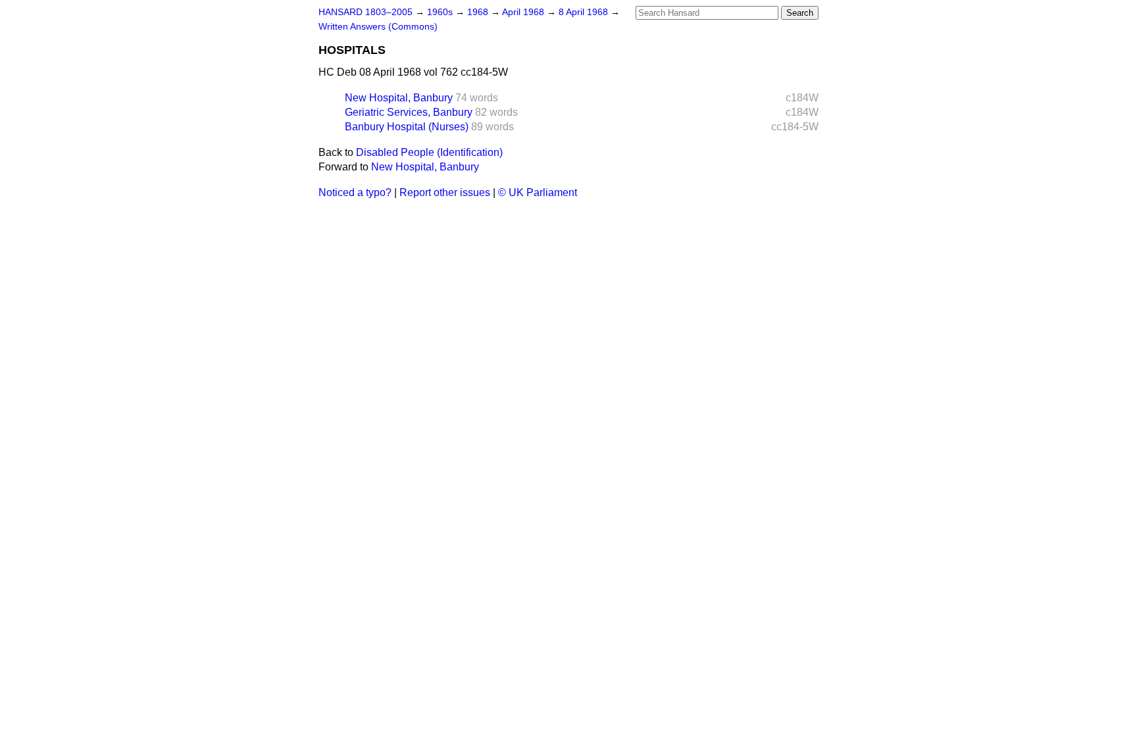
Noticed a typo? (355, 192)
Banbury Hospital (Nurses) (406, 126)
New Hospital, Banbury (399, 97)
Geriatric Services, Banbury (408, 112)
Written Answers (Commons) (378, 27)
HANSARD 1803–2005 (365, 12)
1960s (441, 12)
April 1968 (524, 12)
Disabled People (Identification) (429, 152)
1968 (479, 12)
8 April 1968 (585, 12)
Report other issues (444, 192)
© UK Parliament (537, 192)
